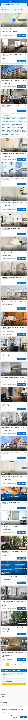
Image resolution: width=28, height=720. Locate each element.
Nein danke (15, 717)
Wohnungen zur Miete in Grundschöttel (13, 121)
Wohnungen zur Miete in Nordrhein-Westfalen (12, 9)
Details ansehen (22, 35)
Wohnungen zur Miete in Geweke (12, 131)
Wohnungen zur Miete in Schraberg (17, 124)
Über (2, 698)
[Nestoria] (14, 1)
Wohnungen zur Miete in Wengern (12, 118)
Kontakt (2, 699)
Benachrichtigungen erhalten (14, 683)
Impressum (3, 703)
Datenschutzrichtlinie (9, 681)
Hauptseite (2, 9)
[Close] (26, 708)
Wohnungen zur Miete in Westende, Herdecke (11, 125)
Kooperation (3, 696)
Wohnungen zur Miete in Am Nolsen (9, 117)
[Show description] (25, 28)
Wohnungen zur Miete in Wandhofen (12, 134)
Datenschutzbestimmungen (7, 705)
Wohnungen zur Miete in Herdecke (14, 128)
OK (23, 717)
